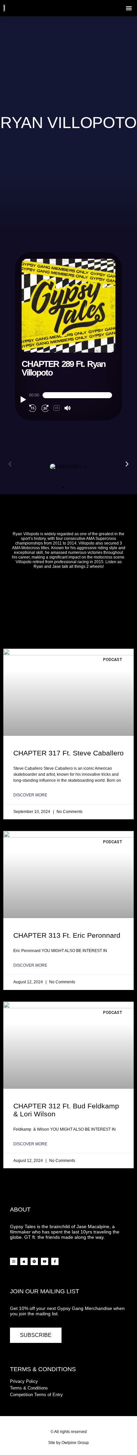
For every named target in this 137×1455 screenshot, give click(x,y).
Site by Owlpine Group (68, 1442)
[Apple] (24, 1261)
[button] (129, 8)
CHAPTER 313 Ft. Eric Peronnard (66, 935)
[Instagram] (13, 1261)
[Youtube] (44, 1261)
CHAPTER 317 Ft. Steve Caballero (68, 753)
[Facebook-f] (55, 1261)
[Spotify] (34, 1261)
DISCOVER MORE (30, 795)
